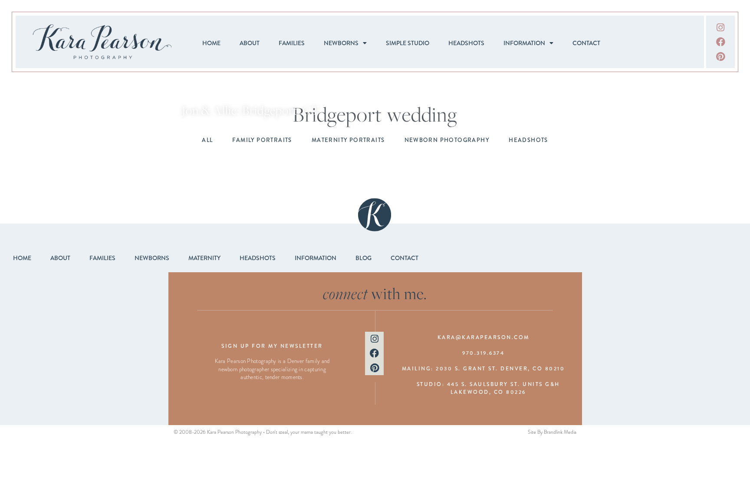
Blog (363, 258)
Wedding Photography (251, 98)
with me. (375, 293)
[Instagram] (720, 27)
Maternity (204, 258)
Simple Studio (407, 43)
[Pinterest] (720, 56)
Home (211, 43)
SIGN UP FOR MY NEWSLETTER (272, 346)
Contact (586, 43)
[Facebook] (720, 42)
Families (292, 43)
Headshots (466, 43)
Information (524, 43)
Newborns (341, 43)
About (250, 43)
